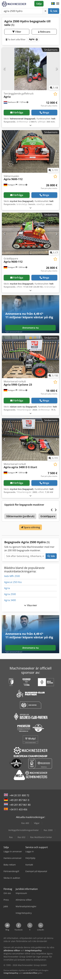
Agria (7, 588)
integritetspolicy (11, 973)
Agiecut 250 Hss (13, 582)
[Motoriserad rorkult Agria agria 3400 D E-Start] (30, 439)
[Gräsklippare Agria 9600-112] (30, 234)
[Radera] (45, 11)
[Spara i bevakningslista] (55, 94)
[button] (57, 3)
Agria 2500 (10, 594)
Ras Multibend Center (41, 837)
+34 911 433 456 (18, 809)
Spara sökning (31, 527)
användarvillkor (30, 973)
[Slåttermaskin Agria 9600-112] (30, 151)
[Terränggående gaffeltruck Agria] (30, 69)
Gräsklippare (47, 516)
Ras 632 (21, 837)
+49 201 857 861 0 (19, 800)
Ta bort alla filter (16, 39)
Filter (18, 31)
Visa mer (31, 605)
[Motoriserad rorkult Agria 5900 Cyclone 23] (30, 357)
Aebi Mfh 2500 (12, 576)
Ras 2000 (48, 830)
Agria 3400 (10, 600)
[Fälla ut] (30, 125)
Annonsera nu (30, 327)
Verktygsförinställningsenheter (23, 830)
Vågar (37, 823)
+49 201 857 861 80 (19, 804)
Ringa (46, 112)
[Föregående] (4, 69)
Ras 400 (25, 823)
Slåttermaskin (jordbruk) (20, 516)
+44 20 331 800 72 (19, 795)
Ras (11, 837)
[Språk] (53, 3)
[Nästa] (56, 69)
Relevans (45, 31)
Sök (54, 11)
